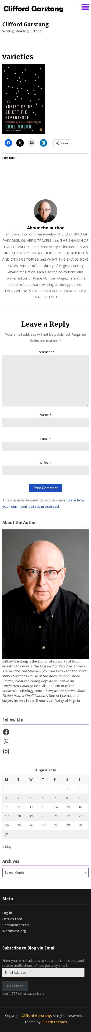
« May (6, 846)
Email (45, 439)
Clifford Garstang (25, 24)
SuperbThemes (54, 1021)
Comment (46, 352)
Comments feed (15, 925)
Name (45, 415)
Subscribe (15, 986)
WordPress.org (14, 931)
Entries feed (12, 919)
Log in (7, 913)
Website (45, 462)
